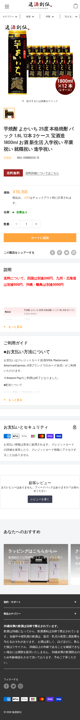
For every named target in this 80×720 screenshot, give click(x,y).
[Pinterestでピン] (59, 252)
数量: (7, 224)
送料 (27, 197)
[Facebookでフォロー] (6, 686)
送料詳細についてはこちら (42, 173)
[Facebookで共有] (52, 252)
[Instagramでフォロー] (20, 686)
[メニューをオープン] (7, 6)
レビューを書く (40, 499)
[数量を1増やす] (36, 224)
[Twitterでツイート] (66, 252)
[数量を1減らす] (16, 224)
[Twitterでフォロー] (13, 686)
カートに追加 (40, 237)
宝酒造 (8, 157)
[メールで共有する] (73, 252)
